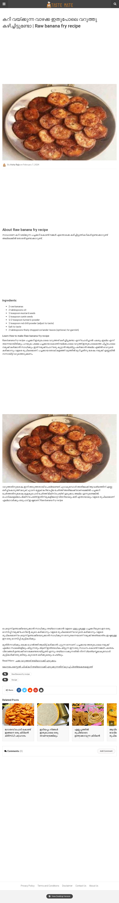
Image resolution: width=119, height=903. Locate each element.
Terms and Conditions (48, 886)
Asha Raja (15, 164)
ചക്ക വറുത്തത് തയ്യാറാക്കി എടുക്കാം (35, 660)
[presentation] (111, 723)
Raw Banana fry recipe (21, 674)
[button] (4, 4)
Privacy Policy (28, 886)
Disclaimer (67, 886)
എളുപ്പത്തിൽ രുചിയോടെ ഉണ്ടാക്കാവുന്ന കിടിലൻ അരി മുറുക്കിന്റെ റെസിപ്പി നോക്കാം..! (87, 735)
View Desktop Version (60, 896)
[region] (59, 55)
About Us (93, 886)
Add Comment (106, 751)
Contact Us (80, 886)
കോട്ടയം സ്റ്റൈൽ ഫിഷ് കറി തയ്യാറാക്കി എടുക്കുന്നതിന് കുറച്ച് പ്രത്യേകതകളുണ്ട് (47, 666)
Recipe (14, 680)
